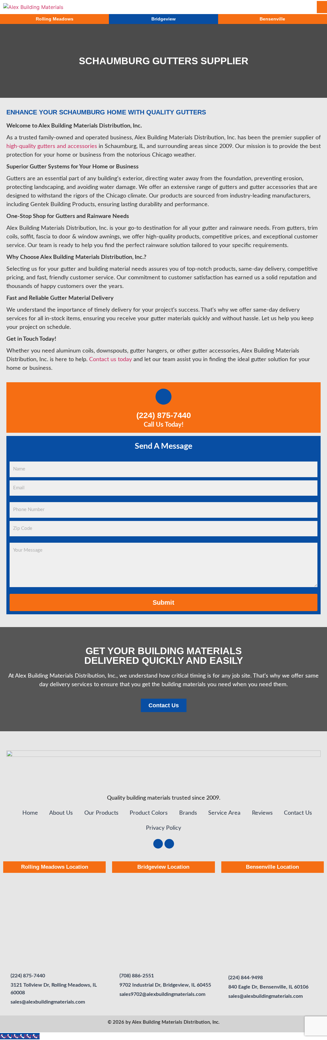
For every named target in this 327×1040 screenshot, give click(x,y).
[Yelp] (169, 844)
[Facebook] (158, 844)
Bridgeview (163, 18)
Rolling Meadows (54, 18)
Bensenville (272, 18)
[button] (245, 7)
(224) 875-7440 (163, 415)
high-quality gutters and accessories (51, 146)
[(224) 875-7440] (163, 397)
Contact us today (110, 359)
